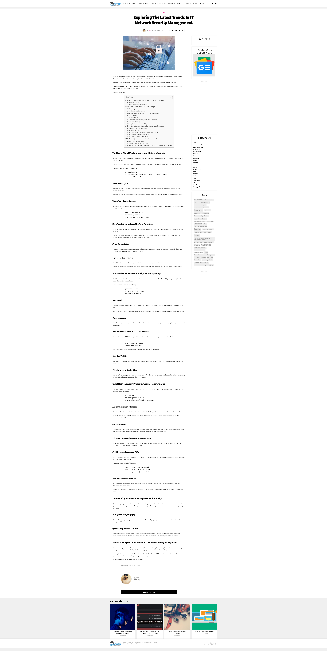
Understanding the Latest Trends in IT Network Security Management (149, 145)
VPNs (206, 265)
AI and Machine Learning (135, 565)
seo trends (197, 257)
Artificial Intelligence (199, 145)
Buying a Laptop (207, 210)
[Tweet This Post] (172, 30)
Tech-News (196, 180)
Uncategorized (197, 187)
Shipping (203, 257)
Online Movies (198, 255)
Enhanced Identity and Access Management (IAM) (143, 132)
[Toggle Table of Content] (170, 97)
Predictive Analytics (134, 102)
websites (211, 265)
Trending (195, 184)
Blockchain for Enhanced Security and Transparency (143, 113)
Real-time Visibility (134, 122)
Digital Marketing (198, 153)
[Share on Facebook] (169, 30)
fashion (197, 229)
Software (186, 3)
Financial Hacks (198, 232)
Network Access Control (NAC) (121, 337)
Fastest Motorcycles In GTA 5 (207, 229)
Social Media (197, 260)
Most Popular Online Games (199, 250)
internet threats (198, 242)
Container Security (134, 130)
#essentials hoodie (199, 199)
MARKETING (206, 245)
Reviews (170, 3)
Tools (201, 3)
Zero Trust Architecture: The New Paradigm (140, 107)
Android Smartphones (209, 199)
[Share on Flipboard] (176, 30)
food (205, 232)
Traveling (196, 262)
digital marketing (200, 219)
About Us (125, 642)
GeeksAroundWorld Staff (204, 633)
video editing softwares (198, 265)
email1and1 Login (210, 221)
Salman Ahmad (123, 635)
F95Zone (204, 223)
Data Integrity (133, 115)
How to (125, 3)
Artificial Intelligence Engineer (200, 205)
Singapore (210, 257)
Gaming (153, 3)
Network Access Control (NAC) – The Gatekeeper (143, 120)
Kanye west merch (208, 242)
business (198, 210)
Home (197, 235)
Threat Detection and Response (138, 104)
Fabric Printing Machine (200, 226)
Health (209, 232)
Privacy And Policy (137, 642)
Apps (133, 3)
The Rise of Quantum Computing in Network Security (143, 139)
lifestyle (197, 245)
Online (206, 252)
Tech (194, 3)
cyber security (141, 305)
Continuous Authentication (137, 111)
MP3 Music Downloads (198, 252)
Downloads (196, 156)
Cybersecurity (198, 216)
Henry (150, 30)
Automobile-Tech (198, 147)
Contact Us (130, 642)
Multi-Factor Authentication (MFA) (139, 134)
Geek (178, 3)
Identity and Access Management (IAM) (123, 443)
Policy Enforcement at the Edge (138, 124)
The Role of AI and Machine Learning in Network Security (145, 100)
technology (205, 260)
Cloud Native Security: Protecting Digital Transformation (145, 126)
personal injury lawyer (209, 255)
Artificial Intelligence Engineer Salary (201, 207)
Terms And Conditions (147, 642)
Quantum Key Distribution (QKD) (138, 143)
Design (206, 216)
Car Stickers (197, 213)
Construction (205, 213)
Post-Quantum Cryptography (137, 141)
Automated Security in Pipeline (138, 128)
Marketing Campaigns (200, 247)
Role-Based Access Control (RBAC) (139, 136)
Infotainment (197, 169)
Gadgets (162, 3)
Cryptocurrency (197, 149)
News (195, 171)
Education (196, 158)
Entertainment (198, 223)
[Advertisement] (204, 107)
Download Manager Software (199, 221)
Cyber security (143, 3)
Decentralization (133, 117)
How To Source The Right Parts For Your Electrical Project (203, 239)
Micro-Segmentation (135, 109)
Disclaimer (155, 642)
